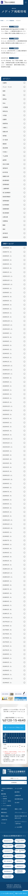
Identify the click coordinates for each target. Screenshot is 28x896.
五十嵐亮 (5, 139)
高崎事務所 (6, 209)
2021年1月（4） (7, 471)
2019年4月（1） (7, 552)
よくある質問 (18, 827)
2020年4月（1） (7, 503)
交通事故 (5, 221)
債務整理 (5, 237)
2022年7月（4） (7, 418)
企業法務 (5, 217)
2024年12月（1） (8, 321)
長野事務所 (6, 200)
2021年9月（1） (7, 451)
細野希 (5, 160)
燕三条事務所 (6, 192)
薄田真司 (5, 168)
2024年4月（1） (7, 349)
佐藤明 (5, 119)
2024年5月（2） (7, 345)
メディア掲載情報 (10, 20)
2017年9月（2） (7, 625)
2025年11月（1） (8, 280)
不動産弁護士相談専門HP (20, 871)
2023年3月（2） (7, 394)
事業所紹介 (4, 812)
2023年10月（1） (8, 373)
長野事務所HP (20, 861)
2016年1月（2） (7, 666)
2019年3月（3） (7, 556)
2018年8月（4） (7, 585)
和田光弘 (5, 111)
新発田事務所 (6, 196)
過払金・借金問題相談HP (20, 851)
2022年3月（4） (7, 430)
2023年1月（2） (7, 402)
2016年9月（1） (7, 654)
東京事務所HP (20, 856)
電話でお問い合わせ (21, 893)
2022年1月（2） (7, 434)
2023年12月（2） (8, 365)
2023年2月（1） (7, 398)
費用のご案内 (4, 816)
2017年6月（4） (7, 634)
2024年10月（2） (8, 329)
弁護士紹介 (4, 809)
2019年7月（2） (7, 540)
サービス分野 (18, 788)
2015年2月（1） (7, 674)
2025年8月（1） (7, 292)
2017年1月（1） (7, 650)
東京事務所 (6, 213)
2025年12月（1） (8, 276)
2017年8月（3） (7, 629)
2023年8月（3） (7, 378)
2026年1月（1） (7, 272)
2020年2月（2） (7, 512)
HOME (2, 20)
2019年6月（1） (7, 544)
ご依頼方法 (4, 819)
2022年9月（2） (7, 414)
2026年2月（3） (7, 268)
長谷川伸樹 (6, 164)
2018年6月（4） (7, 593)
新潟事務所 (6, 180)
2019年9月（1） (7, 532)
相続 (4, 229)
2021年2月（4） (7, 467)
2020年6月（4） (7, 495)
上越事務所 (6, 188)
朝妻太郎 (5, 131)
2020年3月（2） (7, 508)
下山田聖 (5, 156)
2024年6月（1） (7, 341)
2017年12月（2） (8, 617)
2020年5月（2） (7, 499)
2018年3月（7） (7, 605)
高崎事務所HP (20, 866)
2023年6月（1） (7, 382)
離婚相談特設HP (8, 840)
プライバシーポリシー (21, 812)
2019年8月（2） (7, 536)
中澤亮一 (5, 152)
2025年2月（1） (7, 313)
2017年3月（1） (7, 642)
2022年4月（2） (7, 426)
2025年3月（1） (7, 308)
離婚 (4, 225)
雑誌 (4, 95)
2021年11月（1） (8, 443)
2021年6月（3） (7, 459)
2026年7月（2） (7, 252)
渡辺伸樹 (5, 148)
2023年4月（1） (7, 390)
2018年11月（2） (8, 573)
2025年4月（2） (7, 304)
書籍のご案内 (18, 809)
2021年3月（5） (7, 463)
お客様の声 (18, 795)
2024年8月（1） (7, 333)
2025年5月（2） (7, 300)
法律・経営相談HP (8, 861)
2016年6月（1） (7, 658)
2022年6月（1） (7, 422)
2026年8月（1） (7, 247)
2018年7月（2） (7, 589)
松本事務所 (6, 204)
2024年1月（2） (7, 361)
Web (4, 103)
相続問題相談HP (8, 871)
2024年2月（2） (7, 357)
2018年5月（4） (7, 597)
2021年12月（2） (8, 438)
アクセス (3, 823)
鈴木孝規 (5, 172)
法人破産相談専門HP (8, 851)
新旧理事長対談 (19, 799)
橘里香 (5, 143)
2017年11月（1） (8, 621)
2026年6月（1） (7, 256)
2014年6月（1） (7, 682)
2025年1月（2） (7, 317)
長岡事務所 (6, 184)
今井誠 (5, 115)
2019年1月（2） (7, 564)
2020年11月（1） (8, 475)
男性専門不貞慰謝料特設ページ (8, 846)
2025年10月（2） (8, 284)
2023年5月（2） (7, 386)
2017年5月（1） (7, 638)
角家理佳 (5, 123)
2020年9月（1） (7, 483)
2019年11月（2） (8, 524)
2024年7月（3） (7, 337)
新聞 (4, 91)
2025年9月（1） (7, 288)
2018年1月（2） (7, 613)
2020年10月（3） (8, 479)
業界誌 (5, 99)
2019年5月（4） (7, 548)
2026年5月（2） (7, 260)
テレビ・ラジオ (7, 87)
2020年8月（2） (7, 487)
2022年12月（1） (8, 406)
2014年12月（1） (8, 678)
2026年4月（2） (7, 264)
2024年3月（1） (7, 353)
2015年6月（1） (7, 670)
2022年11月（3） (8, 410)
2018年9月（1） (7, 581)
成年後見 (5, 233)
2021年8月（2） (7, 455)
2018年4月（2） (7, 601)
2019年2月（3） (7, 560)
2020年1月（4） (7, 516)
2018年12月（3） (8, 569)
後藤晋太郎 (6, 176)
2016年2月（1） (7, 662)
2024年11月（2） (8, 325)
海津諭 (5, 135)
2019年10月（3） (8, 528)
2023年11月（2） (8, 369)
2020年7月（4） (7, 491)
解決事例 (17, 792)
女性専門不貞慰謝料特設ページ (20, 841)
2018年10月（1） (8, 577)
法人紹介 (17, 802)
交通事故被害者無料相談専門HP (20, 846)
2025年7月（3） (7, 296)
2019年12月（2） (8, 520)
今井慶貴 (5, 107)
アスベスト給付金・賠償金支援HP (8, 876)
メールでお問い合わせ (7, 893)
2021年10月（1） (8, 447)
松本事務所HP (8, 866)
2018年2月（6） (7, 609)
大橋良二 (5, 127)
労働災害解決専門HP (8, 856)
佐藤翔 (5, 83)
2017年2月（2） (7, 646)
